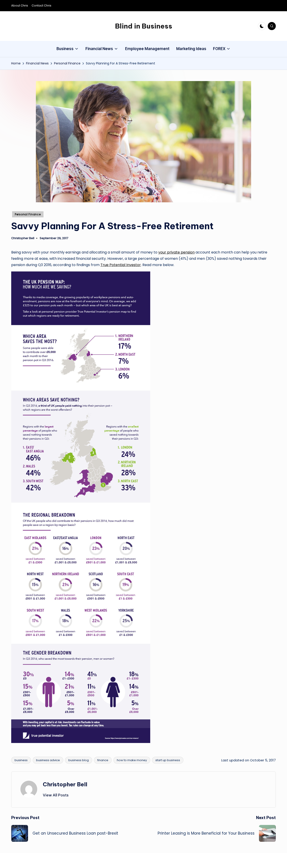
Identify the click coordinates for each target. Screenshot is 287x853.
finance (102, 760)
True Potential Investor (120, 264)
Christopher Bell (65, 784)
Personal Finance (28, 214)
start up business (167, 760)
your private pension (176, 252)
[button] (56, 795)
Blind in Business (143, 26)
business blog (78, 760)
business (21, 760)
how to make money (132, 760)
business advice (48, 760)
